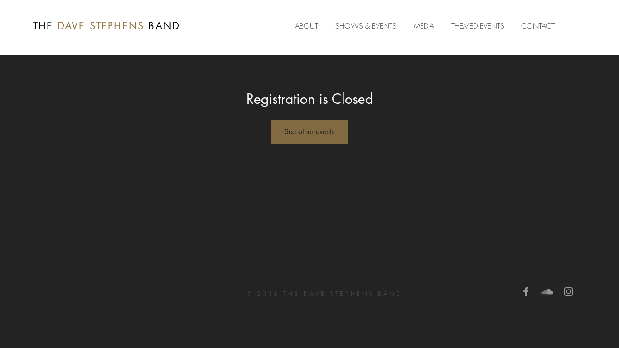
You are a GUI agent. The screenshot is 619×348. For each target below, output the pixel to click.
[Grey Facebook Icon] (526, 291)
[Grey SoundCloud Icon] (547, 291)
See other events (309, 131)
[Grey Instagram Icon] (568, 291)
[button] (426, 25)
